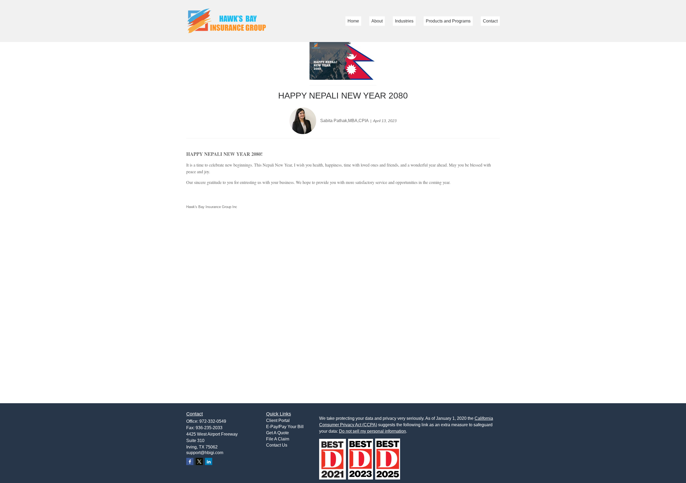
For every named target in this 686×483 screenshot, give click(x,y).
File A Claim (277, 439)
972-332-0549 (212, 421)
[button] (353, 21)
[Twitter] (199, 461)
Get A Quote (277, 433)
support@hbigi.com (204, 452)
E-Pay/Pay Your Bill (285, 426)
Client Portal (278, 420)
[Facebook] (189, 461)
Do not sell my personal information (372, 431)
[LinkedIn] (208, 461)
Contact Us (276, 445)
